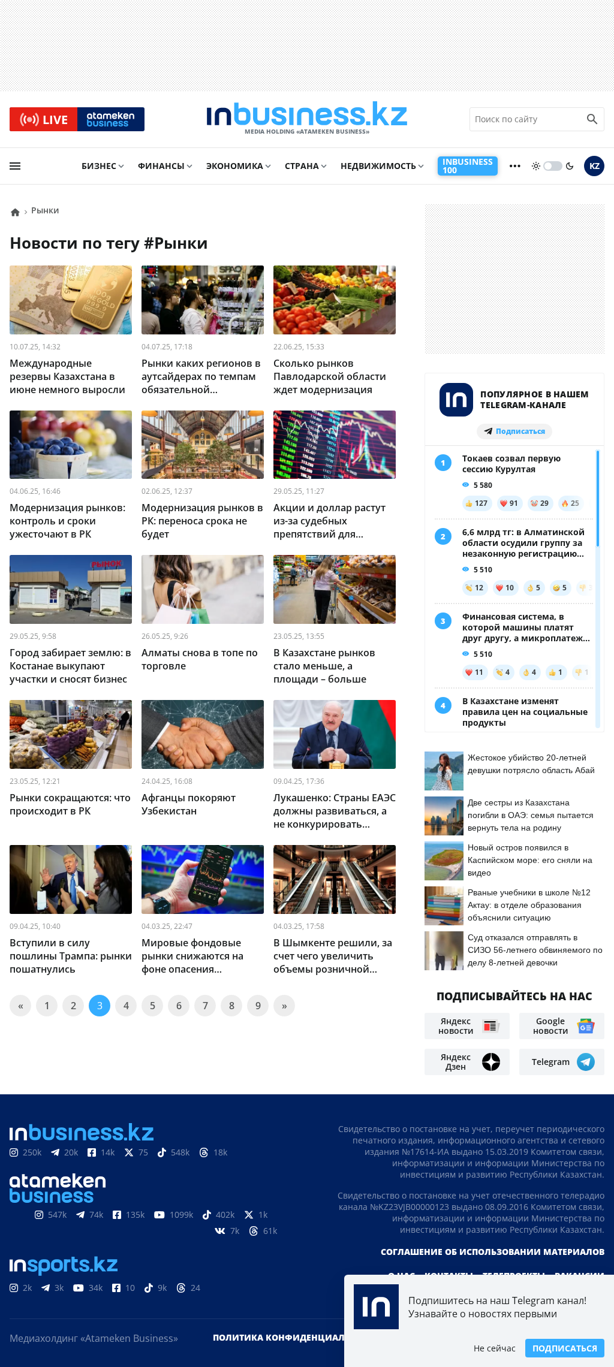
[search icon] (592, 119)
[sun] (536, 166)
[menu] (15, 166)
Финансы (161, 165)
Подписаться (564, 1348)
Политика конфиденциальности (297, 1337)
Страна (302, 165)
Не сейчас (495, 1348)
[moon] (569, 166)
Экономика (234, 165)
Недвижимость (378, 165)
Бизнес (99, 165)
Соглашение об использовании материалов (492, 1251)
